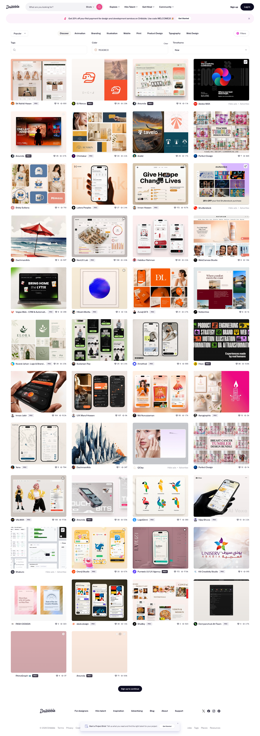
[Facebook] (208, 711)
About (165, 711)
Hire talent (100, 711)
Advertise (244, 103)
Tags (13, 42)
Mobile (127, 33)
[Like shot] (60, 95)
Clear (166, 43)
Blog (152, 711)
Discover (64, 33)
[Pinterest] (219, 711)
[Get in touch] (48, 95)
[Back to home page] (12, 7)
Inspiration (118, 711)
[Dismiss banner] (177, 723)
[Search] (99, 7)
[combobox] (55, 7)
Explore (113, 7)
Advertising (137, 711)
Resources (215, 728)
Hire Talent (129, 7)
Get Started (183, 18)
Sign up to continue (130, 689)
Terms (61, 728)
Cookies (80, 728)
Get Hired (147, 7)
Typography (174, 33)
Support (179, 711)
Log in (247, 7)
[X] (203, 711)
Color (94, 42)
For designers (81, 711)
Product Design (155, 33)
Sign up (234, 7)
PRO (35, 103)
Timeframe (178, 42)
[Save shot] (54, 95)
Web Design (192, 33)
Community (165, 7)
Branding (96, 33)
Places (204, 728)
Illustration (112, 33)
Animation (80, 33)
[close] (249, 18)
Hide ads (232, 103)
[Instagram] (213, 711)
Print (138, 33)
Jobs (189, 728)
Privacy (69, 728)
